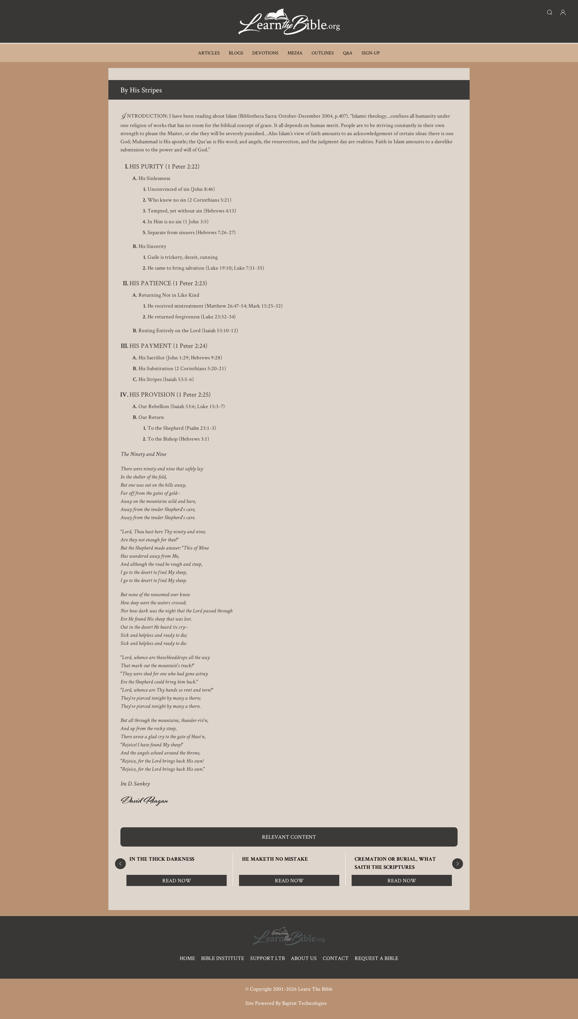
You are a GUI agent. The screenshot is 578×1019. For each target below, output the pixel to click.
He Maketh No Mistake (275, 859)
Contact (336, 958)
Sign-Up (371, 53)
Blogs (236, 53)
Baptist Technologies (304, 1002)
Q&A (348, 53)
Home (187, 958)
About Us (304, 958)
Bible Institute (222, 958)
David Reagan (144, 802)
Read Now (176, 880)
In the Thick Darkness (161, 859)
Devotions (265, 53)
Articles (209, 53)
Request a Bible (376, 958)
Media (295, 53)
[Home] (289, 21)
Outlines (323, 53)
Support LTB (267, 958)
